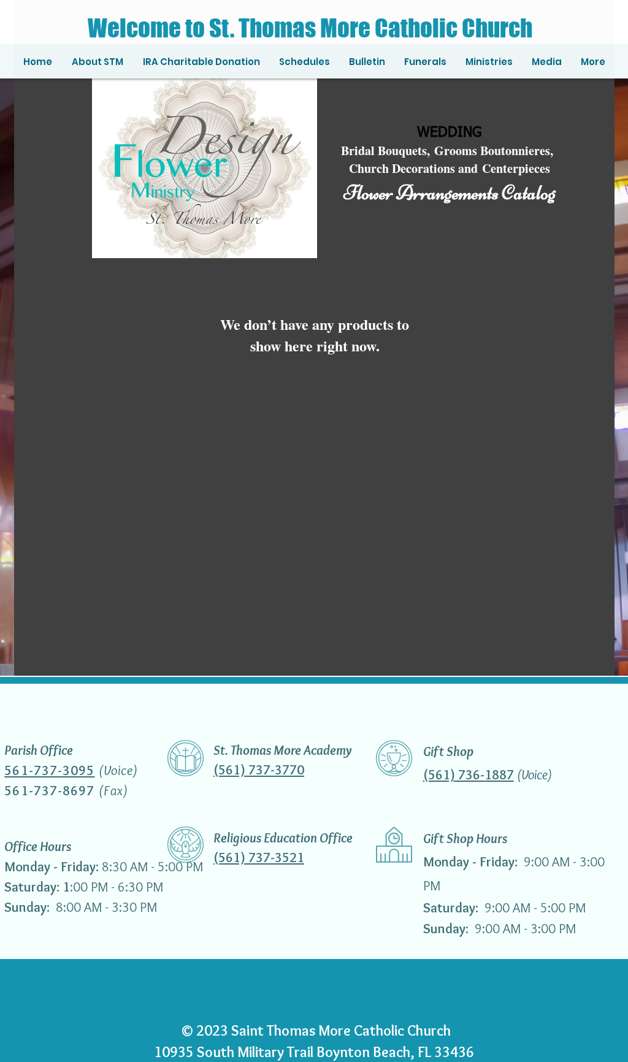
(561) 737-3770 (258, 770)
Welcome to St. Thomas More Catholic (273, 27)
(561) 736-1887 (468, 774)
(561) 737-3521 (258, 857)
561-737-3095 (49, 770)
